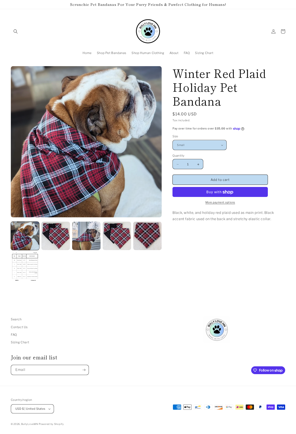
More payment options (220, 202)
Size (175, 136)
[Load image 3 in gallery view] (86, 236)
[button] (15, 31)
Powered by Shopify (51, 424)
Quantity (178, 155)
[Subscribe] (84, 370)
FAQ (14, 334)
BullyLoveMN (29, 424)
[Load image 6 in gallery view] (25, 266)
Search (16, 319)
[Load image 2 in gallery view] (55, 236)
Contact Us (19, 327)
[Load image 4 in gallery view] (117, 236)
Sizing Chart (20, 342)
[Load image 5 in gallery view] (147, 236)
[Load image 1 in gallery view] (25, 236)
